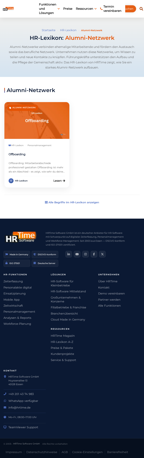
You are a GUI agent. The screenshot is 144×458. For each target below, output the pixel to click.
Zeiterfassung (13, 281)
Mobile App (12, 299)
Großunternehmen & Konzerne (66, 299)
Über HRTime (107, 281)
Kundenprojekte (62, 354)
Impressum (14, 452)
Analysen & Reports (17, 317)
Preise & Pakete (62, 348)
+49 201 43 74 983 (21, 394)
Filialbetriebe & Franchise (68, 307)
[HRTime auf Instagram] (85, 254)
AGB (65, 452)
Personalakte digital (18, 287)
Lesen (57, 180)
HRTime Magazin (63, 335)
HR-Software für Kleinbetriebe (62, 283)
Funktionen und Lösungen (47, 9)
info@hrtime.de (19, 407)
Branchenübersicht (64, 313)
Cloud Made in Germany (68, 319)
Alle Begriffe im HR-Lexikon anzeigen (73, 202)
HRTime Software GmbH (26, 443)
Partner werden (109, 299)
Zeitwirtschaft (13, 305)
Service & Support (63, 360)
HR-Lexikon (68, 30)
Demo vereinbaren (111, 293)
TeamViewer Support (23, 427)
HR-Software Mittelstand (68, 291)
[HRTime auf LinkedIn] (68, 254)
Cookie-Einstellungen (87, 452)
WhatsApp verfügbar (23, 401)
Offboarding (17, 154)
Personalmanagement (19, 311)
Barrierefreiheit (117, 452)
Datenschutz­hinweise (41, 452)
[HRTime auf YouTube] (77, 254)
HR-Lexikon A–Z (62, 342)
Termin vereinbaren (112, 8)
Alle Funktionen (109, 305)
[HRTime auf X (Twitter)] (102, 254)
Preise (67, 8)
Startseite (48, 30)
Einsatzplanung (15, 293)
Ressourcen (84, 8)
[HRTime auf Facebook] (94, 254)
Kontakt (104, 287)
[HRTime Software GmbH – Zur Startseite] (21, 237)
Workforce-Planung (17, 323)
